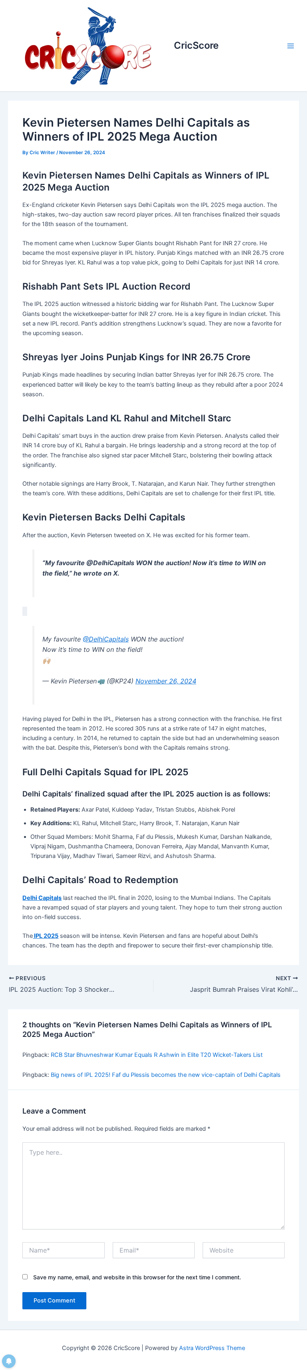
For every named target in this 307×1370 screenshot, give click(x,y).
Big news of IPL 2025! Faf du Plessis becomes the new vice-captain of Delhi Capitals (166, 1074)
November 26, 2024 (166, 681)
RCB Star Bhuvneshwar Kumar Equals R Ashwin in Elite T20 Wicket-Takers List (157, 1054)
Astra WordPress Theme (212, 1348)
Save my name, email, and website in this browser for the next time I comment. (137, 1277)
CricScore (196, 45)
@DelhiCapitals (106, 639)
